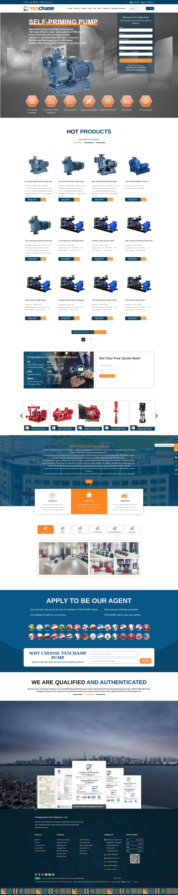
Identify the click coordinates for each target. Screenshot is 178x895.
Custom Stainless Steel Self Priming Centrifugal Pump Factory (91, 881)
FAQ (94, 8)
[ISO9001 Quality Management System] (78, 788)
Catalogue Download (118, 8)
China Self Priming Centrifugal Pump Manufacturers (77, 450)
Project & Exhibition (40, 851)
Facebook (139, 840)
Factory (37, 842)
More (89, 481)
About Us (77, 8)
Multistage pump (62, 845)
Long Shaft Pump (85, 842)
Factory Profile (39, 848)
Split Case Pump (84, 839)
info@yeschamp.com (46, 2)
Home (70, 8)
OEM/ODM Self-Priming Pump (120, 466)
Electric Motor (84, 853)
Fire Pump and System (63, 839)
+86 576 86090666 (112, 854)
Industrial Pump (84, 848)
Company (122, 45)
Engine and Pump (62, 842)
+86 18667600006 (112, 862)
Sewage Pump (61, 848)
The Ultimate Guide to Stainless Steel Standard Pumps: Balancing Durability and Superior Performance (71, 878)
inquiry (33, 199)
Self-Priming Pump (62, 851)
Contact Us (106, 8)
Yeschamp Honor (40, 845)
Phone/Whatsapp (124, 39)
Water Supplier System (86, 845)
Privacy (136, 881)
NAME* (121, 27)
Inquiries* (122, 51)
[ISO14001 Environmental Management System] (98, 785)
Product (83, 8)
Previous (21, 415)
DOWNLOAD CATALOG (81, 332)
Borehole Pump (61, 856)
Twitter (140, 843)
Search (151, 8)
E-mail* (121, 33)
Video (90, 8)
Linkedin (139, 847)
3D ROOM (135, 2)
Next (156, 415)
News (99, 8)
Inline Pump (83, 851)
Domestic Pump (61, 853)
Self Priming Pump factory (105, 450)
